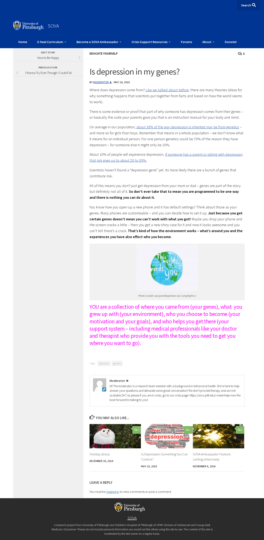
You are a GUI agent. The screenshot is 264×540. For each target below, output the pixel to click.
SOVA (53, 25)
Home (22, 42)
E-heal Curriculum (50, 42)
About (206, 42)
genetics (117, 363)
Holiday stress (100, 454)
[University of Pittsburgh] (28, 29)
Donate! (231, 42)
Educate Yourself (104, 53)
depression (104, 363)
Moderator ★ (102, 82)
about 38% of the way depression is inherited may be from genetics (187, 127)
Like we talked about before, (168, 90)
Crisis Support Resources (149, 42)
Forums (186, 42)
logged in (112, 492)
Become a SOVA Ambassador (97, 42)
